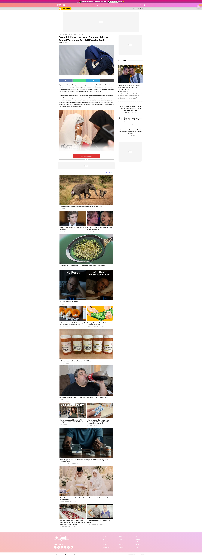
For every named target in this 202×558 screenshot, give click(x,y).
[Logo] (61, 5)
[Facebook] (133, 9)
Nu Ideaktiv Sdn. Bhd (131, 554)
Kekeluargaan (72, 34)
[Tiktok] (139, 9)
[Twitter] (137, 9)
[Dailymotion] (142, 9)
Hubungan (80, 34)
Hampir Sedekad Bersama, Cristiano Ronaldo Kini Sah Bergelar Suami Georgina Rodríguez (129, 87)
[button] (140, 5)
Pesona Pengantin (63, 34)
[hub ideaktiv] (144, 4)
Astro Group (143, 554)
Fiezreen (120, 91)
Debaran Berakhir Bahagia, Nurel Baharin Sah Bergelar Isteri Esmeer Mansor (130, 131)
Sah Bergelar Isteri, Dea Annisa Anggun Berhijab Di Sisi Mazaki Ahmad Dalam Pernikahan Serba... (130, 120)
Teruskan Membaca (86, 156)
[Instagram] (135, 9)
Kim (61, 42)
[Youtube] (140, 9)
